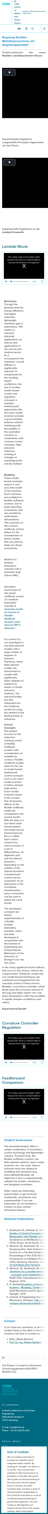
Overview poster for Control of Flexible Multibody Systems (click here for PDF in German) (13, 618)
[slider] (20, 281)
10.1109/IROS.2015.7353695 (24, 1265)
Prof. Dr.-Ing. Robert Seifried (25, 1342)
